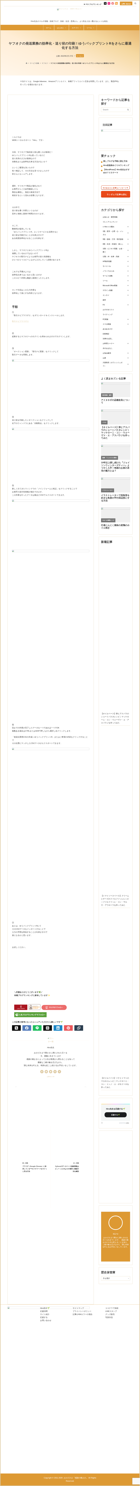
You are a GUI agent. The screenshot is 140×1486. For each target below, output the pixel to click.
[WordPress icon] (59, 1071)
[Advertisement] (50, 117)
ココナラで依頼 (111, 1308)
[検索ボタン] (128, 110)
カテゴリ (75, 28)
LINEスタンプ (111, 1311)
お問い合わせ (126, 4)
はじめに (60, 28)
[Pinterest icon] (55, 1071)
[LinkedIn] (58, 1028)
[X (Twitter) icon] (46, 1071)
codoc (127, 1123)
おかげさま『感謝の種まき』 (75, 1478)
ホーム (48, 28)
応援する (44, 1317)
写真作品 (109, 1317)
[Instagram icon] (50, 1071)
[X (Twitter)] (105, 3)
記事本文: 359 (50, 1076)
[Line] (37, 1028)
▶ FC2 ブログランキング (92, 4)
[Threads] (47, 1028)
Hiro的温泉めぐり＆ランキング (116, 165)
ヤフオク (80, 56)
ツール (89, 28)
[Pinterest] (112, 3)
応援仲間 (44, 1311)
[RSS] (116, 3)
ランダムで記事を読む (115, 193)
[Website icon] (42, 1071)
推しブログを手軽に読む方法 (115, 161)
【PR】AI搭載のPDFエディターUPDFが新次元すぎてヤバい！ (115, 135)
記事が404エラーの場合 (82, 1314)
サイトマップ (78, 1308)
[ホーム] (26, 63)
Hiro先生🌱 (45, 1308)
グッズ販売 (110, 1314)
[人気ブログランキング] (34, 1007)
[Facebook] (26, 1028)
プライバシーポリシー (82, 1311)
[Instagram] (109, 3)
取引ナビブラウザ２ (20, 321)
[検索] (135, 3)
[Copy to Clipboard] (78, 1028)
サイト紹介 (44, 1314)
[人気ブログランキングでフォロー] (30, 1014)
